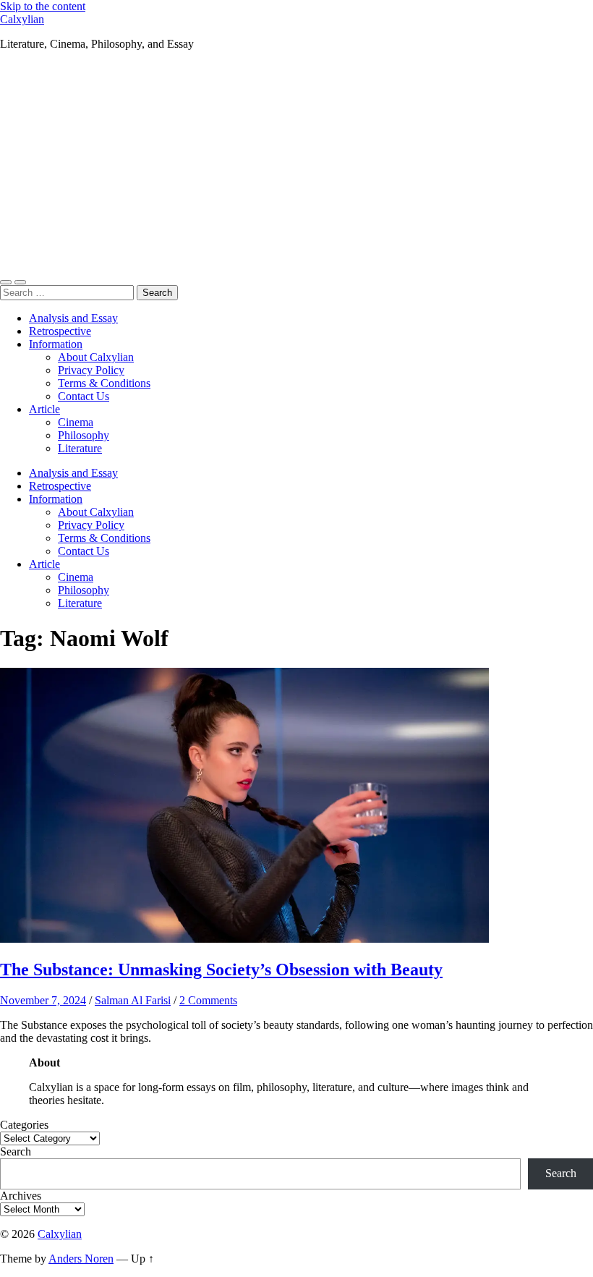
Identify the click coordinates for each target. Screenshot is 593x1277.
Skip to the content (42, 6)
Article (44, 409)
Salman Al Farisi (133, 1000)
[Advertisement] (296, 163)
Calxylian (22, 19)
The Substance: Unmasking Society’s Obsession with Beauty (221, 969)
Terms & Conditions (104, 383)
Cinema (75, 422)
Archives (20, 1195)
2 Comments (208, 1000)
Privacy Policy (91, 370)
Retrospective (60, 331)
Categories (24, 1125)
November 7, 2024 (43, 1000)
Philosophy (83, 435)
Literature (80, 448)
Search (15, 1151)
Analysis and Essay (73, 318)
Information (55, 344)
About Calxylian (96, 357)
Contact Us (83, 396)
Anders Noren (81, 1258)
